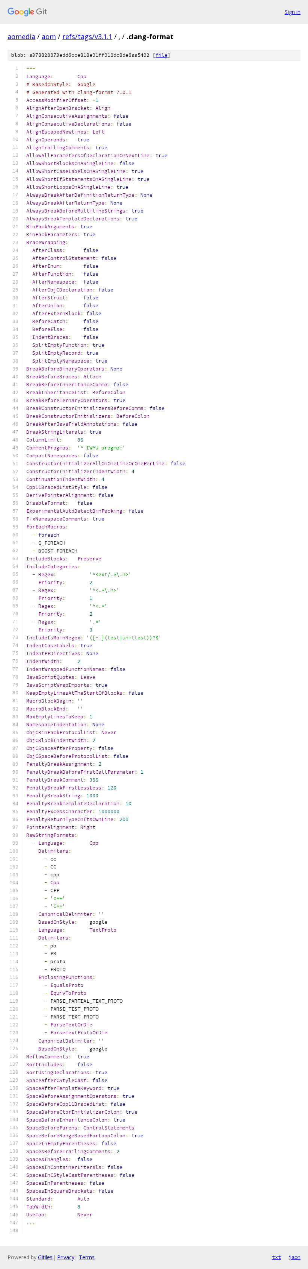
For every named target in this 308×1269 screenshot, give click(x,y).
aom (49, 36)
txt (276, 1257)
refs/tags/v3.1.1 (87, 36)
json (294, 1257)
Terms (87, 1257)
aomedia (21, 36)
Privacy (65, 1257)
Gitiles (45, 1257)
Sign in (292, 11)
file (162, 55)
